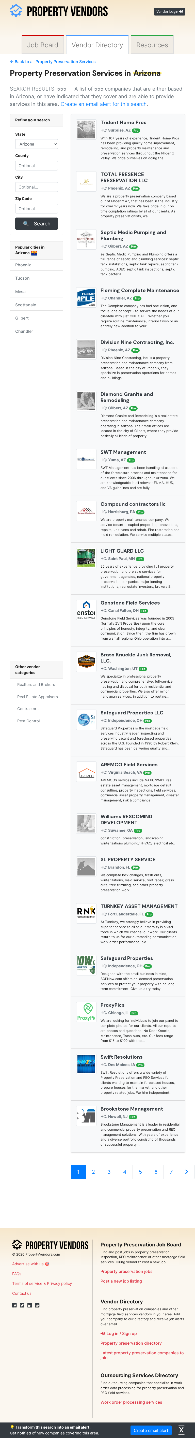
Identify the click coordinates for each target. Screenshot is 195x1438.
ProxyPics (113, 1005)
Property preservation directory (131, 1343)
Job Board (42, 45)
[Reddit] (37, 1305)
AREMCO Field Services (129, 764)
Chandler (24, 331)
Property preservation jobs (127, 1271)
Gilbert (22, 318)
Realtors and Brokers (35, 684)
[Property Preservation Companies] (59, 9)
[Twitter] (22, 1305)
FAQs (16, 1273)
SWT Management (123, 452)
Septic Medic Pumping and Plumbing (133, 235)
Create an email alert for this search (104, 104)
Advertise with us (28, 1263)
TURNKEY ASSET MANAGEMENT (139, 906)
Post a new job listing (121, 1281)
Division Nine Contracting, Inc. (137, 342)
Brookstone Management (132, 1108)
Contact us (21, 1293)
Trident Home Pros (124, 122)
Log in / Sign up (121, 1333)
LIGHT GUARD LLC (122, 551)
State (20, 134)
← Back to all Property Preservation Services (53, 61)
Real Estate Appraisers (36, 696)
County (22, 155)
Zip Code (23, 198)
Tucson (22, 278)
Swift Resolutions (122, 1057)
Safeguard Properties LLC (132, 712)
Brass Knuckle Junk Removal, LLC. (136, 657)
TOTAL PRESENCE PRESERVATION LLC (124, 177)
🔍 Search (37, 224)
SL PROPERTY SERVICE (128, 859)
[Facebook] (14, 1305)
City (19, 177)
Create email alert (151, 1430)
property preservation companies (146, 1352)
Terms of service (27, 1283)
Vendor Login (167, 11)
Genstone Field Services (130, 602)
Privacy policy (59, 1283)
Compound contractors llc (133, 504)
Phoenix (23, 264)
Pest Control (27, 720)
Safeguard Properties (127, 958)
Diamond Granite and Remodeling (127, 397)
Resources (152, 45)
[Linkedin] (29, 1305)
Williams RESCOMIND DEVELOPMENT (126, 819)
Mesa (20, 291)
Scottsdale (25, 304)
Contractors (27, 708)
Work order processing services (131, 1402)
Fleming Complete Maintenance (140, 290)
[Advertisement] (128, 1201)
